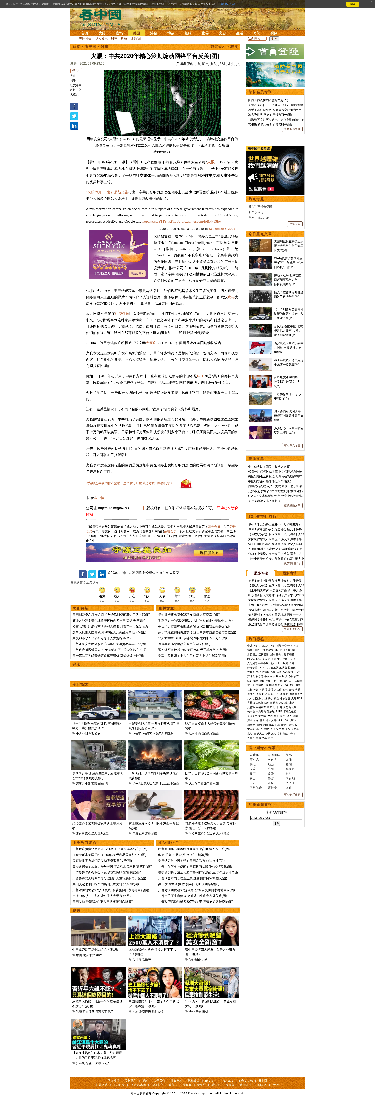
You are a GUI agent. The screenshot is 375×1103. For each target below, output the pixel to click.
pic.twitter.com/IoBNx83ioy (201, 221)
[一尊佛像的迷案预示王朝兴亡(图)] (260, 394)
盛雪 (271, 773)
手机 (279, 733)
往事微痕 (263, 663)
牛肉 (198, 733)
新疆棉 (290, 654)
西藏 (94, 783)
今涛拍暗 (274, 755)
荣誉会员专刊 (260, 92)
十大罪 (96, 1063)
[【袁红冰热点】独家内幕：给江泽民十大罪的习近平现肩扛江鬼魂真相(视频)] (98, 1021)
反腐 (268, 680)
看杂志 (173, 1084)
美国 (136, 33)
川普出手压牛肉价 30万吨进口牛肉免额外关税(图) (192, 896)
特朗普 (286, 645)
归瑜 (289, 759)
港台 (153, 33)
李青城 (290, 778)
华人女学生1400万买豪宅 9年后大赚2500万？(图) (192, 638)
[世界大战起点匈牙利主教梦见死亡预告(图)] (155, 741)
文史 (222, 33)
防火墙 (268, 702)
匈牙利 (157, 783)
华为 (255, 680)
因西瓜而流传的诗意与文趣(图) (268, 100)
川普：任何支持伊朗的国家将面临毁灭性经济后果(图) (195, 866)
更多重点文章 (292, 445)
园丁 (253, 773)
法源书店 (157, 1084)
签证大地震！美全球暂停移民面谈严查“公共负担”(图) (108, 620)
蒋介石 (293, 724)
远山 (271, 764)
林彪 (267, 729)
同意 (352, 4)
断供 (205, 1011)
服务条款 (176, 1080)
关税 (258, 672)
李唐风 (290, 769)
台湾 (291, 693)
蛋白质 (206, 733)
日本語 (262, 1080)
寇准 (88, 833)
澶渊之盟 (103, 833)
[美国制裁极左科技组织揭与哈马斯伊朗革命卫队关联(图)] (260, 241)
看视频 (187, 1084)
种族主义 (75, 89)
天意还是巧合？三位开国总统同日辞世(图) (275, 105)
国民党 (284, 663)
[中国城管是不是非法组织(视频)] (98, 918)
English (210, 1080)
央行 (292, 685)
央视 (270, 716)
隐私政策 (194, 1080)
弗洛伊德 (252, 667)
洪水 (270, 658)
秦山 (253, 778)
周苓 (253, 769)
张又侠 (287, 650)
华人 (276, 716)
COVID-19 (259, 650)
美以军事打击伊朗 (260, 206)
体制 (85, 733)
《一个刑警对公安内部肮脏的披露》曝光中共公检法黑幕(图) (288, 314)
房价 (270, 698)
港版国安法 (289, 658)
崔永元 (259, 676)
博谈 (170, 33)
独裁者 (80, 1011)
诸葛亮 (295, 729)
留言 (205, 63)
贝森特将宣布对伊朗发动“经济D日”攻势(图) (102, 860)
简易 (289, 755)
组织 (99, 955)
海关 (249, 720)
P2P (299, 698)
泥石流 (80, 783)
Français (227, 1080)
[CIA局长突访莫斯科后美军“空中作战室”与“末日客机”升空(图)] (260, 258)
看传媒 (215, 1084)
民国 (265, 724)
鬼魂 (89, 1063)
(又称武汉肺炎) (266, 645)
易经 (250, 733)
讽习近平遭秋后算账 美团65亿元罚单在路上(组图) (192, 649)
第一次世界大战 (142, 783)
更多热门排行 (292, 563)
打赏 (198, 63)
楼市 (258, 693)
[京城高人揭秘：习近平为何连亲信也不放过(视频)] (98, 969)
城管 (86, 955)
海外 (293, 720)
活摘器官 (263, 654)
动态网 (262, 1084)
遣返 (255, 720)
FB (266, 685)
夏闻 (289, 764)
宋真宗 (80, 833)
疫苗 (264, 658)
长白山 (251, 711)
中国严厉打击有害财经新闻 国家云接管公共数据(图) (194, 626)
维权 (275, 702)
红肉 (192, 733)
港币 (297, 689)
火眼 (73, 75)
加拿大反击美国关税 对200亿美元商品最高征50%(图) (109, 632)
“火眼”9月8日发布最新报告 (107, 192)
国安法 (251, 658)
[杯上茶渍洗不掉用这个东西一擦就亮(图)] (155, 791)
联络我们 (131, 1080)
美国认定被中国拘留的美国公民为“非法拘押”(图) (105, 884)
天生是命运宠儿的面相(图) (265, 500)
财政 (264, 693)
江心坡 (271, 711)
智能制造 (195, 959)
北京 (249, 698)
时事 (114, 38)
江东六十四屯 (274, 707)
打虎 (274, 680)
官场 (119, 33)
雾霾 (249, 702)
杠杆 (249, 689)
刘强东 (257, 698)
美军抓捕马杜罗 (259, 218)
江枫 (271, 783)
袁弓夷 (278, 658)
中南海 (268, 676)
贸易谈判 (288, 672)
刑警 (91, 733)
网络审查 (261, 707)
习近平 (193, 833)
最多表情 (290, 573)
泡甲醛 (208, 783)
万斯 (273, 672)
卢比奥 (294, 645)
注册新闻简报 (260, 805)
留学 (295, 716)
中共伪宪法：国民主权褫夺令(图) (269, 466)
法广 (249, 685)
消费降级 (145, 959)
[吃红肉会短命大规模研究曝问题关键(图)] (211, 691)
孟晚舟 (251, 672)
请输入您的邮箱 (276, 812)
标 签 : (76, 70)
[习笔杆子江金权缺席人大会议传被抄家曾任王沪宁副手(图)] (211, 791)
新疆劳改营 (290, 711)
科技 (124, 38)
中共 (79, 733)
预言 (286, 733)
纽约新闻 (137, 38)
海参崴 (284, 693)
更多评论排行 (292, 629)
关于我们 (159, 1080)
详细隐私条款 (228, 4)
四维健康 (256, 787)
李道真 (272, 759)
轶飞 (253, 764)
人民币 (278, 689)
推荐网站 (102, 1084)
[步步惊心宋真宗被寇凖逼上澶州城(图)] (98, 791)
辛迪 (289, 787)
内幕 (275, 676)
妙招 (154, 833)
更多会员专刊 (292, 129)
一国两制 (297, 680)
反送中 (289, 676)
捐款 (145, 1080)
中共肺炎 (252, 645)
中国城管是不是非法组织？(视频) (95, 949)
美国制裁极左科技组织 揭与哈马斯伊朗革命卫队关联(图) (111, 614)
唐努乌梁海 (289, 707)
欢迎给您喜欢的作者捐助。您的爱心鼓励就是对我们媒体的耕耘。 (131, 483)
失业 (135, 959)
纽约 (188, 33)
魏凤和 (160, 733)
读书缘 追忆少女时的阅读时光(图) (270, 124)
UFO (261, 667)
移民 (282, 716)
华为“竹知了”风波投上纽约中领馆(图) (183, 855)
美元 (255, 689)
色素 (141, 833)
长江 (258, 658)
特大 (221, 63)
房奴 (199, 1011)
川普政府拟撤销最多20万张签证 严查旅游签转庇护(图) (109, 649)
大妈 (264, 698)
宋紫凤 (254, 755)
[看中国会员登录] (275, 51)
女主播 (262, 716)
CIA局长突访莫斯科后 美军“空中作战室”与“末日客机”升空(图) (288, 263)
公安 (97, 733)
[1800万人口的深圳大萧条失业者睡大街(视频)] (211, 969)
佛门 (111, 1011)
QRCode (114, 572)
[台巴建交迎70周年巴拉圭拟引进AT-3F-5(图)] (260, 377)
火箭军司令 (148, 733)
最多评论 (261, 573)
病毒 (231, 297)
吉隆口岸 (103, 783)
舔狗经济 (157, 1011)
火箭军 (137, 733)
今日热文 (80, 684)
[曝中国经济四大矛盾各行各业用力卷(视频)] (211, 918)
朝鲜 (271, 685)
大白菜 (193, 783)
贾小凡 (254, 759)
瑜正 (253, 783)
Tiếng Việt (246, 1080)
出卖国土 (252, 654)
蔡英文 (298, 693)
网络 (73, 80)
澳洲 (259, 724)
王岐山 (283, 667)
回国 (268, 720)
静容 (271, 778)
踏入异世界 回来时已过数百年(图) (270, 114)
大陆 (102, 33)
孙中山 (284, 724)
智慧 (267, 733)
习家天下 (101, 1011)
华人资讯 (101, 38)
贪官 (296, 676)
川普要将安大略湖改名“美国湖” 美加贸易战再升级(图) (109, 644)
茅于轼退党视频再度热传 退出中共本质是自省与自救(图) (197, 632)
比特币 (263, 689)
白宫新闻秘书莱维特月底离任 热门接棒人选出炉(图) (194, 849)
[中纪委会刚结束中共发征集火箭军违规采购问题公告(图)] (155, 691)
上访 (291, 702)
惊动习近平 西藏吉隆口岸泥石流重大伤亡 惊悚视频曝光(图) (287, 280)
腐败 (261, 680)
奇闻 (256, 33)
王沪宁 (202, 833)
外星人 (251, 737)
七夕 (135, 1011)
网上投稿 (114, 1080)
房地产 (251, 693)
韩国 (216, 783)
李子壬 (290, 783)
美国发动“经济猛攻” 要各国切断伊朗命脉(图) (102, 901)
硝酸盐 (215, 733)
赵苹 (289, 773)
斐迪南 (175, 783)
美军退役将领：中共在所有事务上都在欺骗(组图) (192, 655)
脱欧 (285, 685)
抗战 (277, 724)
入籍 (274, 720)
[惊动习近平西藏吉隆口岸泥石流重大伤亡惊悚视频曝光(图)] (98, 741)
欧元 (285, 689)
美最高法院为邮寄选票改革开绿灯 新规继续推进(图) (108, 655)
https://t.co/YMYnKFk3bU (161, 221)
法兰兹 (166, 783)
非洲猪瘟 (285, 698)
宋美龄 (251, 729)
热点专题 (256, 199)
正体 (190, 63)
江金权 (211, 833)
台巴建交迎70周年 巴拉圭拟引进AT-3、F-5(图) (287, 382)
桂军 (271, 724)
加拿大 (278, 685)
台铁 (272, 654)
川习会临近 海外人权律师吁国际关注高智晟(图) (288, 416)
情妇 (249, 680)
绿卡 (280, 720)
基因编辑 (258, 702)
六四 (294, 650)
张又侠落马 (256, 212)
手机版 (181, 63)
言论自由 (252, 716)
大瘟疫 (74, 94)
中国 (200, 376)
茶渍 (135, 833)
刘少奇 (274, 729)
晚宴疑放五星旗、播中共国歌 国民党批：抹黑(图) (288, 348)
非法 (92, 955)
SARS (279, 711)
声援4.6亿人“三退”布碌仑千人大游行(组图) (101, 638)
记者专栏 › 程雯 (224, 47)
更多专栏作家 (292, 794)
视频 (274, 33)
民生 (286, 720)
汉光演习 (252, 663)
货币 (270, 689)
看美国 (90, 47)
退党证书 (246, 1084)
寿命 (258, 737)
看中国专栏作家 (262, 748)
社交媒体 (75, 85)
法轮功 (251, 707)
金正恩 (274, 667)
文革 (264, 737)
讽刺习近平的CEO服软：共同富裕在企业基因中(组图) (195, 620)
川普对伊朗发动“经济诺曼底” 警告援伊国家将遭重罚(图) (110, 890)
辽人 (94, 833)
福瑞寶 (230, 1084)
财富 (270, 693)
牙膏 (148, 833)
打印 (213, 63)
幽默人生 (259, 733)
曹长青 (272, 787)
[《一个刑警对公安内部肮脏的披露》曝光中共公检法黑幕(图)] (98, 691)
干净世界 (119, 1084)
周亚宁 (169, 733)
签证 (261, 720)
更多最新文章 (292, 505)
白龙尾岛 (261, 711)
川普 (278, 645)
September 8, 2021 (222, 228)
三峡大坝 (281, 654)
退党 (291, 663)
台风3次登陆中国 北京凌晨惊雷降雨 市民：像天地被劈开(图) (288, 331)
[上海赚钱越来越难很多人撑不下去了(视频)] (155, 918)
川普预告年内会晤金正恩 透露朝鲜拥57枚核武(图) (106, 872)
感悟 (273, 733)
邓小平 (259, 729)
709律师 (283, 702)
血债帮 (90, 1011)
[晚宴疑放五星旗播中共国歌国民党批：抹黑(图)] (260, 343)
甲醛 (201, 783)
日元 (291, 689)
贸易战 (269, 650)
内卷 (204, 959)
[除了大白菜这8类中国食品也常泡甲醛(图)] (211, 741)
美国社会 (85, 38)
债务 (298, 685)
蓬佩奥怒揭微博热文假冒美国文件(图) (184, 644)
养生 (270, 737)
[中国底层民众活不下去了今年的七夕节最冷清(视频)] (155, 969)
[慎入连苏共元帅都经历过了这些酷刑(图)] (260, 292)
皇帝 (287, 729)
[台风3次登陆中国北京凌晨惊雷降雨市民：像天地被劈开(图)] (260, 326)
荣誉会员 (214, 526)
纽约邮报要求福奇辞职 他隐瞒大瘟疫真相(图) (189, 614)
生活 (239, 33)
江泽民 (80, 1063)
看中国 (102, 17)
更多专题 (294, 224)
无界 (276, 1084)
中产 (276, 693)
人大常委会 (223, 833)
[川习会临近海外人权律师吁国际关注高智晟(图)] (260, 411)
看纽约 (201, 1084)
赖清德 (292, 667)
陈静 (271, 769)
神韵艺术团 (138, 1084)
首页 (84, 33)
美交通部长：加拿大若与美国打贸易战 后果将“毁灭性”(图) (112, 866)
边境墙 (266, 672)
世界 (205, 33)
